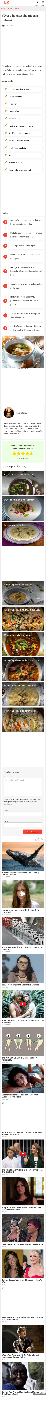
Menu (42, 5)
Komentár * (8, 777)
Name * (6, 810)
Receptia (3, 8)
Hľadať (37, 5)
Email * (6, 821)
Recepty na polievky (13, 8)
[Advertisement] (23, 44)
